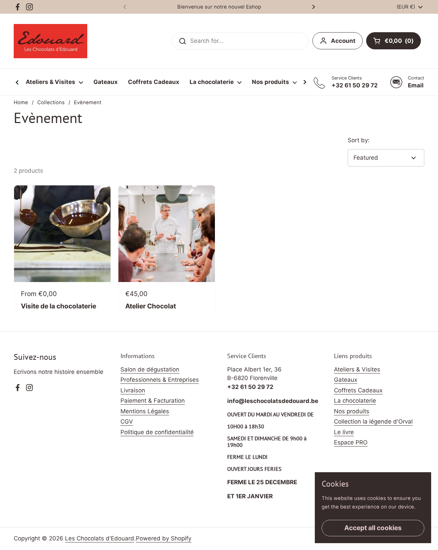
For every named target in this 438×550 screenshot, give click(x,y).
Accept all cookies (373, 528)
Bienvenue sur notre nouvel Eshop (219, 7)
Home (21, 102)
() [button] (399, 42)
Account (343, 40)
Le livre (344, 432)
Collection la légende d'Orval (373, 421)
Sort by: (359, 140)
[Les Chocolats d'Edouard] (50, 41)
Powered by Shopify (163, 538)
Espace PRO (351, 442)
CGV (126, 421)
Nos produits (351, 411)
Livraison (132, 390)
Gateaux (345, 379)
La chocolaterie (355, 400)
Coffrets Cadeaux (358, 390)
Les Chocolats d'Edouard (99, 538)
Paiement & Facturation (152, 400)
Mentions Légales (144, 411)
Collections (51, 102)
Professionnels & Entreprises (159, 379)
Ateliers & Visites (357, 369)
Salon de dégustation (149, 369)
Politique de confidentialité (157, 432)
